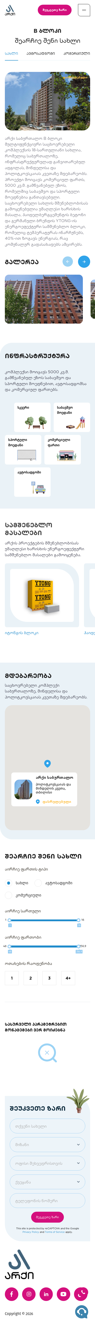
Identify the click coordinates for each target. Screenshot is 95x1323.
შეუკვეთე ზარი (55, 10)
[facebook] (11, 1294)
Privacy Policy (31, 1231)
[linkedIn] (46, 1294)
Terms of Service (55, 1231)
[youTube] (63, 1294)
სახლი (22, 883)
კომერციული (28, 895)
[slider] (9, 920)
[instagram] (29, 1294)
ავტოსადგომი (58, 883)
